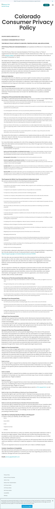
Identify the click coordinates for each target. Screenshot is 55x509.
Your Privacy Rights (27, 506)
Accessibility (6, 493)
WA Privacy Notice (7, 490)
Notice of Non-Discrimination (10, 482)
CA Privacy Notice (7, 485)
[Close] (52, 500)
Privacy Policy (7, 474)
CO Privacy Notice (7, 487)
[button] (53, 5)
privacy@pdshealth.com (13, 457)
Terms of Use (6, 480)
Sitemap (5, 495)
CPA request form (42, 387)
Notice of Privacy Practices (9, 477)
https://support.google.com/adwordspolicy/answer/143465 (19, 254)
